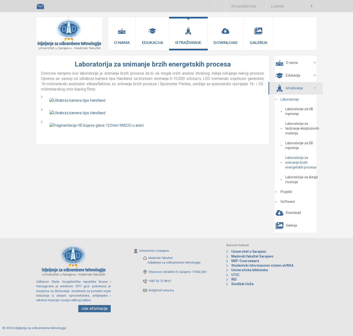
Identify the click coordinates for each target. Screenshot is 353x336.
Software (287, 202)
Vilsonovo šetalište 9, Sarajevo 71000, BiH (177, 272)
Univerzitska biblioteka (249, 270)
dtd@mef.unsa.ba (161, 290)
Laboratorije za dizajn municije (301, 179)
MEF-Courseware (245, 261)
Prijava (311, 6)
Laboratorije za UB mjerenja (299, 111)
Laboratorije (289, 99)
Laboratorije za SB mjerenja (299, 145)
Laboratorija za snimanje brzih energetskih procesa (300, 162)
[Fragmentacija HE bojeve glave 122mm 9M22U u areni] (96, 125)
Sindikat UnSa (242, 284)
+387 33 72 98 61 (159, 281)
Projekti (286, 192)
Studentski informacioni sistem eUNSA (262, 265)
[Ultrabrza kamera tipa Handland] (77, 100)
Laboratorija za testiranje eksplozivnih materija (302, 128)
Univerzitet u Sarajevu (154, 250)
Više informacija (94, 308)
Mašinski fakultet (160, 258)
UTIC (235, 275)
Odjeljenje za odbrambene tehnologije (174, 262)
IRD (234, 279)
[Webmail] (40, 7)
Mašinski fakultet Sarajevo (252, 256)
